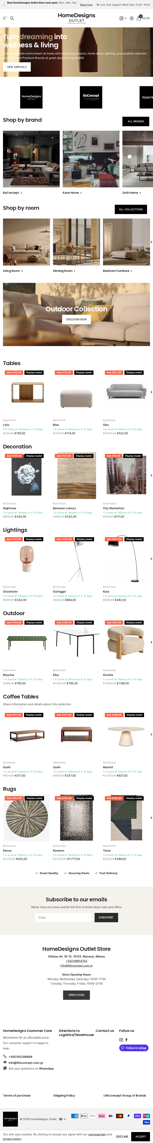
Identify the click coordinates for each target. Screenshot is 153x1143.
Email (53, 571)
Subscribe (76, 591)
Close (106, 545)
